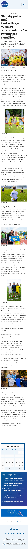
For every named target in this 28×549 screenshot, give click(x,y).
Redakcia (13, 533)
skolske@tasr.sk (17, 521)
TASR (15, 538)
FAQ (23, 533)
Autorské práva (12, 535)
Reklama (19, 533)
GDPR (19, 535)
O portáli (7, 533)
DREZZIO (4, 544)
